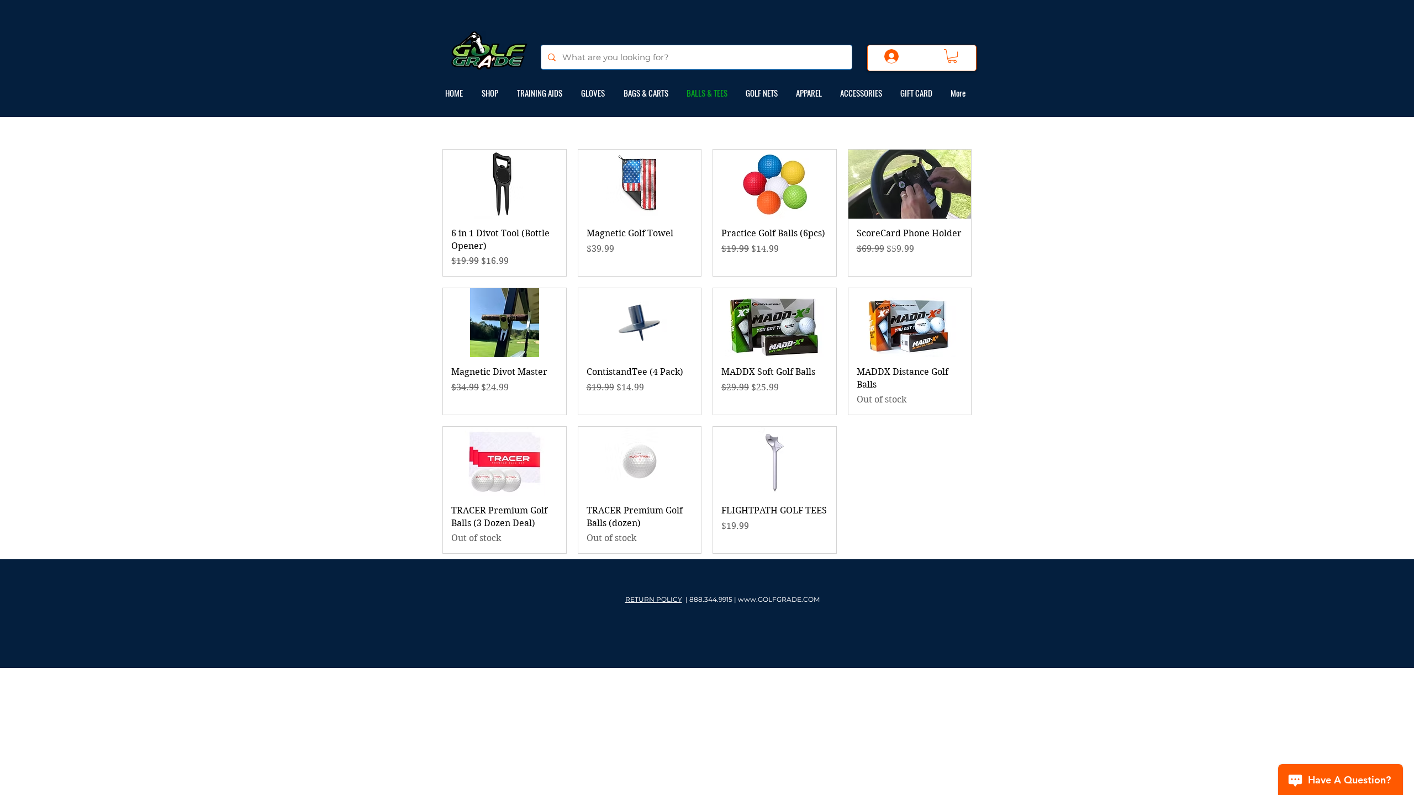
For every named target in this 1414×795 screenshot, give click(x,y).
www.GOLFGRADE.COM (779, 599)
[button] (952, 56)
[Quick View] (504, 184)
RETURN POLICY (653, 599)
